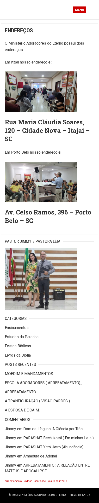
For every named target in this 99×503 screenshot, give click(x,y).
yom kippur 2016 (57, 481)
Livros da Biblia (18, 355)
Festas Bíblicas (18, 346)
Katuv (86, 495)
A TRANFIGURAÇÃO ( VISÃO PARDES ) (37, 401)
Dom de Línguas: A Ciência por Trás (53, 429)
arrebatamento (13, 481)
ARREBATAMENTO (20, 392)
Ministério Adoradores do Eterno (42, 495)
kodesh (28, 481)
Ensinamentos (17, 327)
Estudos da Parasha (21, 337)
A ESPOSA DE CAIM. (22, 410)
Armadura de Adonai (40, 456)
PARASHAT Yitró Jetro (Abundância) (53, 447)
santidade (40, 481)
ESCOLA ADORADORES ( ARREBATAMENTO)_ (43, 383)
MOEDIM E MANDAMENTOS (29, 373)
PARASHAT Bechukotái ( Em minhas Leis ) (58, 438)
